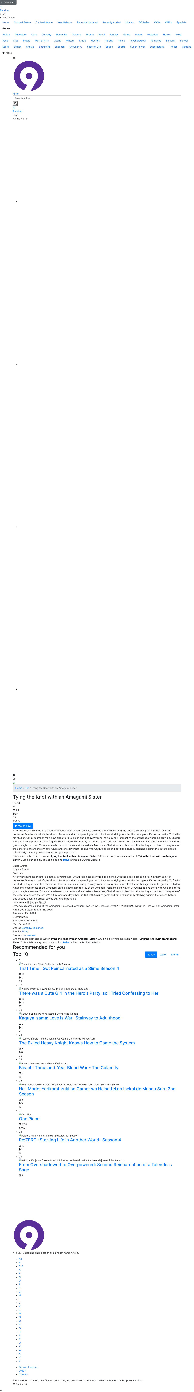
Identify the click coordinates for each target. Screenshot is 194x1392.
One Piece (29, 1118)
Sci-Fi (5, 46)
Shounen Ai (75, 46)
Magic (26, 40)
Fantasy (114, 34)
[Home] (100, 201)
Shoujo (30, 46)
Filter (16, 93)
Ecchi (102, 34)
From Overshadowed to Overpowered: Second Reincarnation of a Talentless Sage (95, 1167)
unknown (30, 935)
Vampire (186, 46)
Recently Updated (87, 22)
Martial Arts (42, 40)
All (20, 1258)
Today (151, 954)
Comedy (46, 34)
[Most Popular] (100, 689)
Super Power (137, 46)
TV (27, 787)
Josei (5, 40)
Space (109, 46)
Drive (25, 931)
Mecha (57, 40)
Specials (181, 22)
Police (121, 40)
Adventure (21, 34)
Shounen (60, 46)
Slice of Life (94, 46)
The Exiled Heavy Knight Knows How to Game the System (77, 1042)
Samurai (170, 40)
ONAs (168, 22)
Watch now (24, 825)
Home (5, 22)
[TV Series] (100, 526)
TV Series (144, 22)
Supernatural (157, 46)
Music (82, 40)
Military (70, 40)
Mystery (95, 40)
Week (163, 954)
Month (175, 954)
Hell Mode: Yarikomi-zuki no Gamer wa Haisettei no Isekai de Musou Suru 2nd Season (97, 1091)
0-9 (21, 1266)
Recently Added (111, 22)
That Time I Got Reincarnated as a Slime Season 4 (69, 968)
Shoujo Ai (44, 46)
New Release (64, 22)
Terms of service (28, 1367)
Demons (76, 34)
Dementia (61, 34)
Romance (156, 40)
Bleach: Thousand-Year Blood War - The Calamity (69, 1067)
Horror (167, 34)
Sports (121, 46)
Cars (34, 34)
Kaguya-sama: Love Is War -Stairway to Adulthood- (71, 1018)
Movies (129, 22)
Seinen (17, 46)
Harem (138, 34)
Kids (15, 40)
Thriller (173, 46)
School (184, 40)
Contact (23, 1374)
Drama (90, 34)
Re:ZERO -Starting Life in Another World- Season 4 (70, 1139)
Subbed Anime (22, 22)
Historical (152, 34)
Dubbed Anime (44, 22)
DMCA (22, 1370)
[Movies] (100, 364)
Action (6, 34)
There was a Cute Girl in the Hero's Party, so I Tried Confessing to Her (89, 993)
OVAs (157, 22)
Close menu (9, 2)
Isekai (179, 34)
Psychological (138, 40)
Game (126, 34)
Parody (109, 40)
